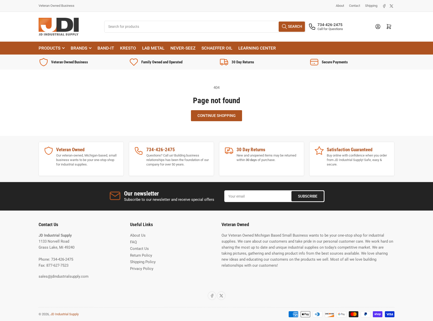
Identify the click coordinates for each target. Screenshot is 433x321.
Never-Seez (182, 48)
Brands (79, 48)
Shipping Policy (143, 262)
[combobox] (205, 27)
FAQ (133, 242)
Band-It (105, 48)
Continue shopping (216, 115)
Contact (354, 6)
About (340, 6)
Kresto (128, 48)
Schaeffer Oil (216, 48)
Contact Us (139, 248)
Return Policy (141, 255)
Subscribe (307, 196)
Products (49, 48)
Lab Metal (153, 48)
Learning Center (257, 48)
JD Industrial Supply (64, 314)
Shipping (371, 6)
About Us (138, 235)
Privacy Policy (141, 268)
